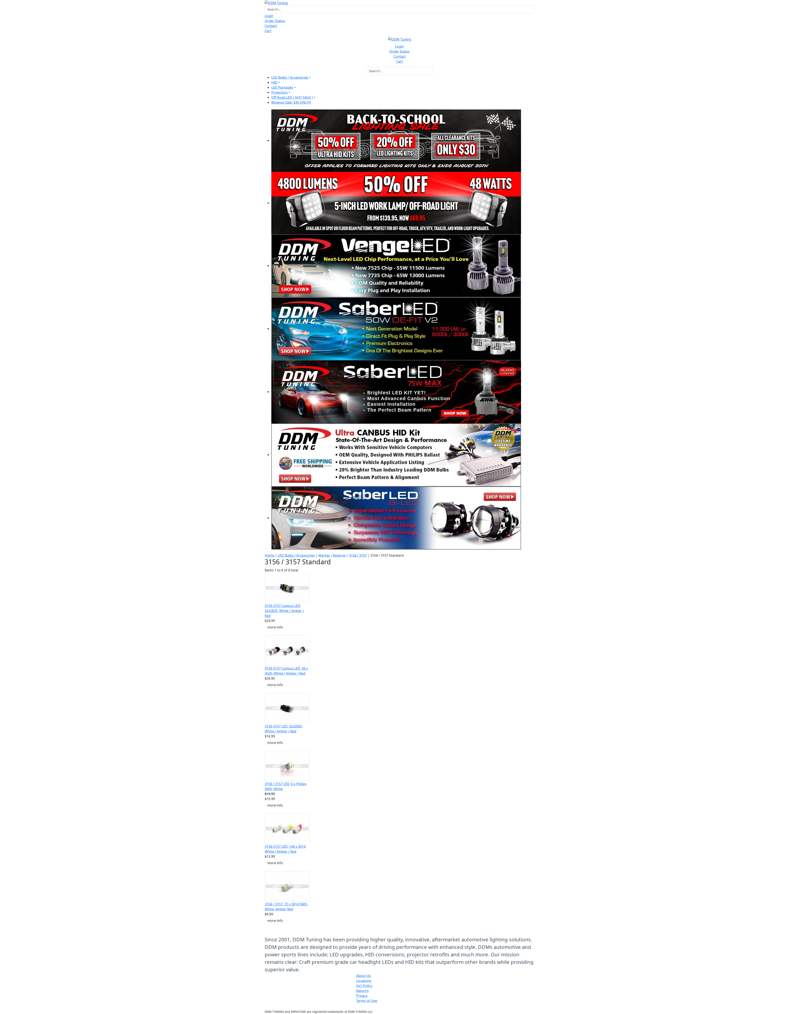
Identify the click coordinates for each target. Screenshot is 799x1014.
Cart (268, 31)
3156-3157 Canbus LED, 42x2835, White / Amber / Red (284, 610)
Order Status (275, 21)
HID (274, 82)
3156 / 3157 (358, 555)
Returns (362, 990)
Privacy (361, 995)
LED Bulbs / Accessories (289, 77)
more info (275, 627)
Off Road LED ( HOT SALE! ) (292, 97)
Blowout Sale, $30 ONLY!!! (291, 102)
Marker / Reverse (331, 555)
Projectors (279, 92)
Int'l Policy (364, 985)
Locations (363, 980)
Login (269, 16)
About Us (363, 975)
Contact (271, 26)
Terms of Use (366, 1000)
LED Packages (282, 87)
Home (269, 555)
